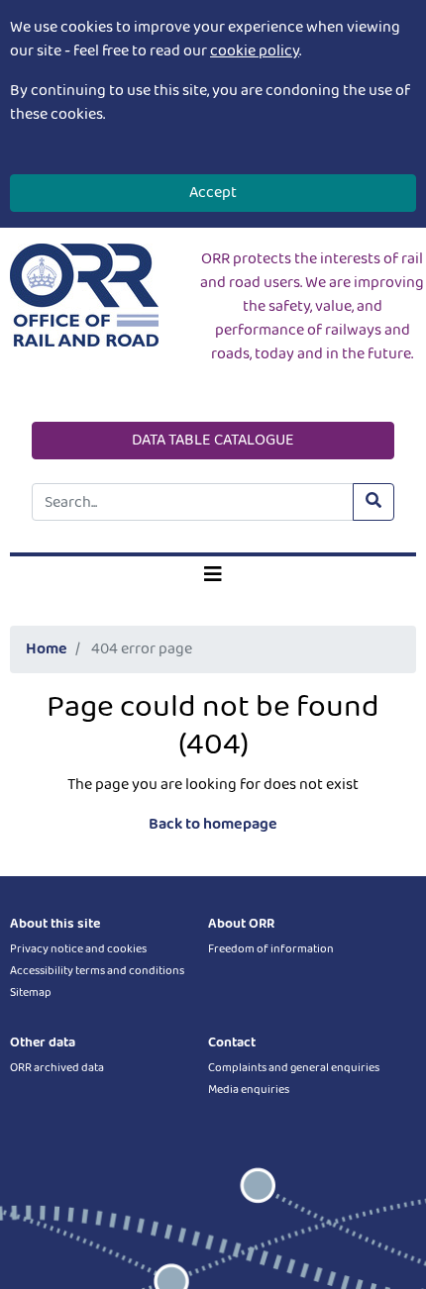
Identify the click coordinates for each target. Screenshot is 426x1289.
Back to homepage (213, 824)
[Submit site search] (373, 502)
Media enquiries (248, 1089)
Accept (213, 192)
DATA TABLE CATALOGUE (213, 440)
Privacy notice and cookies (78, 949)
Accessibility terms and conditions (97, 970)
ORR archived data (57, 1067)
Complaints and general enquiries (293, 1067)
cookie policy (254, 51)
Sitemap (31, 992)
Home (46, 649)
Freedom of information (271, 949)
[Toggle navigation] (213, 575)
